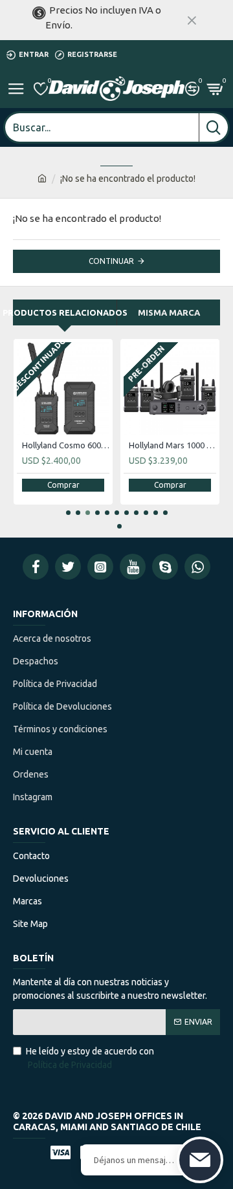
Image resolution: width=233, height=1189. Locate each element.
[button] (68, 512)
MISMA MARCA (169, 312)
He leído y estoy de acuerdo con (90, 1058)
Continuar (111, 261)
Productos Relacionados (64, 312)
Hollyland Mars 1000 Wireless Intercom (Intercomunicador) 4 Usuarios (172, 445)
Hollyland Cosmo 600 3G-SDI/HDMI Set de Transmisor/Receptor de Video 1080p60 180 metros (65, 445)
